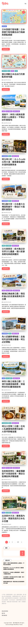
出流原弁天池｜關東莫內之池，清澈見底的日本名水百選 (13, 518)
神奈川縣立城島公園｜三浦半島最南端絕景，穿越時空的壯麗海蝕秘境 (13, 384)
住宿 (9, 71)
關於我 (3, 613)
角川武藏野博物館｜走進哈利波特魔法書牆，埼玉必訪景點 (13, 339)
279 (18, 542)
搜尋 (6, 548)
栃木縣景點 (8, 245)
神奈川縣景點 (9, 111)
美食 (16, 71)
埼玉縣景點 (4, 156)
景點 (12, 71)
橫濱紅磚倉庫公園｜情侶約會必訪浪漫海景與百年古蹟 (13, 296)
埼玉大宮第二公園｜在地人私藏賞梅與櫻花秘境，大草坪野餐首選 (13, 429)
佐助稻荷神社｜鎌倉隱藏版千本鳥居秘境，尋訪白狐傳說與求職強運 (13, 474)
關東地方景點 (16, 111)
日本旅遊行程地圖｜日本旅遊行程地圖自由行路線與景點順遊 (13, 32)
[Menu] (25, 3)
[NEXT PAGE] (21, 542)
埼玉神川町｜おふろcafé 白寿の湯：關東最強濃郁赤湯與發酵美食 (13, 162)
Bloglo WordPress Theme (16, 624)
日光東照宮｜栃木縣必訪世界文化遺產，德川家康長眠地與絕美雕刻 (13, 252)
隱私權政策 (4, 615)
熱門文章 (4, 26)
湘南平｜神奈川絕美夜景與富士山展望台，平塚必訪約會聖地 (13, 117)
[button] (21, 542)
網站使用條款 (5, 611)
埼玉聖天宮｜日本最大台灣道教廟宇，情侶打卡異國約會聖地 (13, 207)
